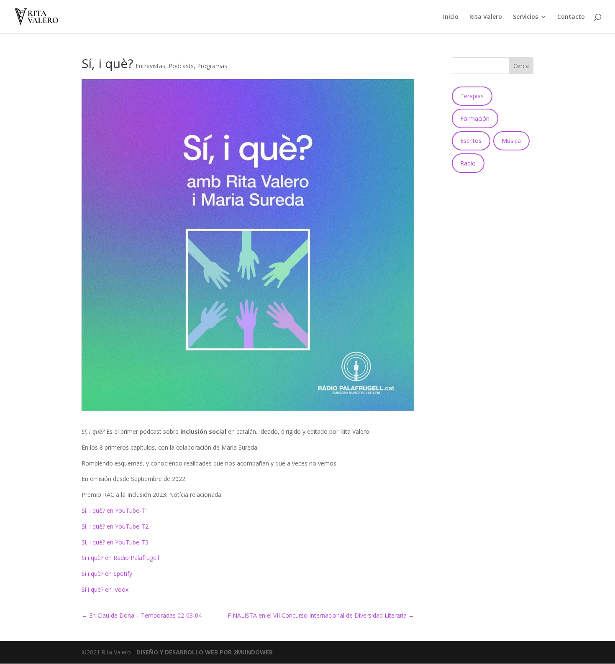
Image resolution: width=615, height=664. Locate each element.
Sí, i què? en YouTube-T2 (115, 526)
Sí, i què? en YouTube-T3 (115, 542)
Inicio (451, 17)
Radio (468, 163)
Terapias (472, 96)
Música (511, 141)
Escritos (471, 141)
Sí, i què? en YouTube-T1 (115, 510)
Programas (212, 66)
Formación (474, 118)
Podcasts (181, 66)
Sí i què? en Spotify (107, 574)
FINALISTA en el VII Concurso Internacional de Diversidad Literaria (321, 615)
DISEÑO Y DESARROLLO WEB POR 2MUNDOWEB (204, 652)
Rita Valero (485, 17)
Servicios (525, 17)
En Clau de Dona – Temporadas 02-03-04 (142, 615)
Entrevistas (150, 66)
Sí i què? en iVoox (105, 589)
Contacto (571, 17)
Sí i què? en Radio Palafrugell (120, 558)
